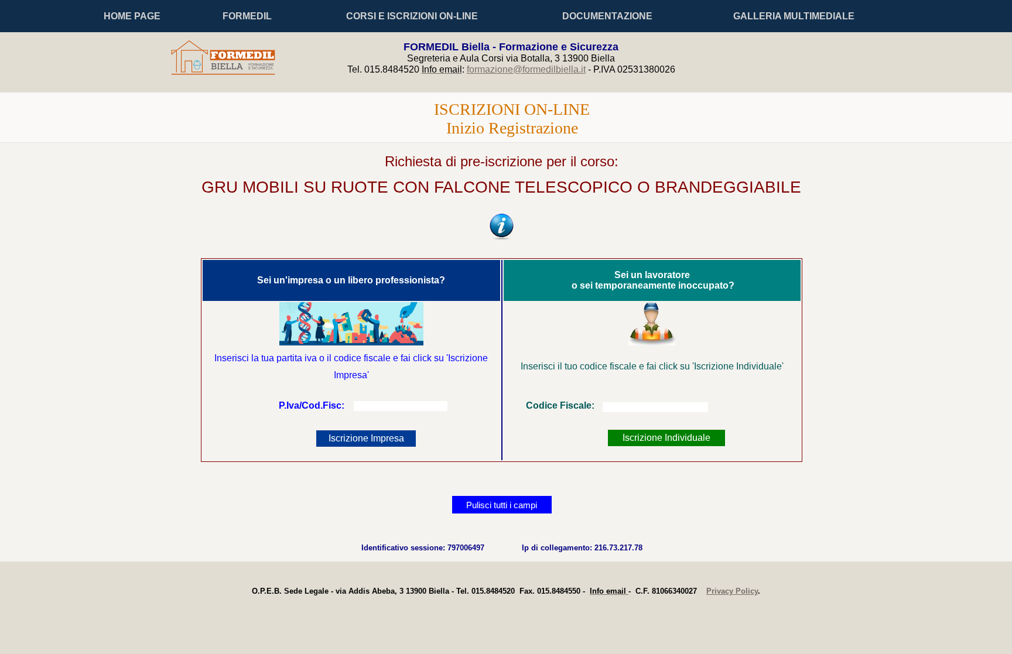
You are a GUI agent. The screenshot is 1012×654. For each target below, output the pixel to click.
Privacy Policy (732, 591)
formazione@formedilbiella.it (526, 69)
